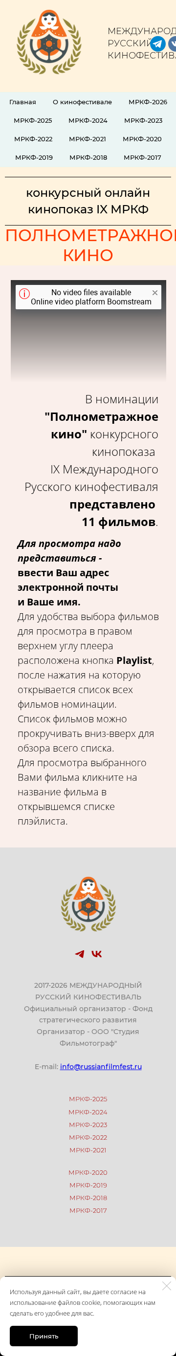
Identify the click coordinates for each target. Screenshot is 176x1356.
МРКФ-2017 (142, 157)
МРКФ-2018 (88, 157)
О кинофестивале (82, 102)
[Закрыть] (166, 1285)
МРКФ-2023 (143, 120)
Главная (22, 102)
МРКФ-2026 (148, 102)
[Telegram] (80, 954)
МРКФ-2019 (34, 157)
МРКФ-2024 (88, 120)
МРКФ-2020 (142, 139)
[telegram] (158, 44)
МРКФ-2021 (87, 139)
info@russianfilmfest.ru (101, 1066)
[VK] (96, 954)
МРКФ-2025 (33, 120)
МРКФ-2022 (33, 139)
